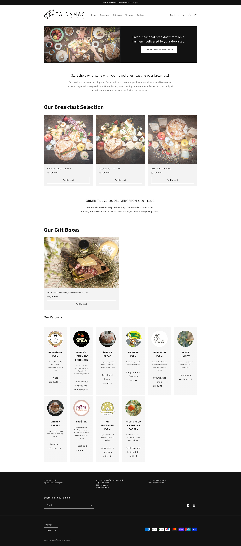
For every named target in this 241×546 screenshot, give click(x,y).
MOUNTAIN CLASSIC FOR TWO (59, 169)
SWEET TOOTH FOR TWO (161, 169)
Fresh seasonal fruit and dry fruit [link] (133, 452)
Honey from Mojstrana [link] (185, 377)
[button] (183, 15)
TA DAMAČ (53, 540)
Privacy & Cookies (51, 480)
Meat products (53, 379)
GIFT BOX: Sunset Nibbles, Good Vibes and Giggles (67, 293)
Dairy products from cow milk (133, 376)
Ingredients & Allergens (53, 482)
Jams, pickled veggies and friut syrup (81, 385)
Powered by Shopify (64, 540)
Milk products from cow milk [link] (107, 452)
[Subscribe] (91, 505)
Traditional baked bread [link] (107, 379)
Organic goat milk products (159, 381)
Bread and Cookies (55, 446)
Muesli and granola (81, 447)
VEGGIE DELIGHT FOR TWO (109, 169)
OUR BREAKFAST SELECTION (159, 49)
